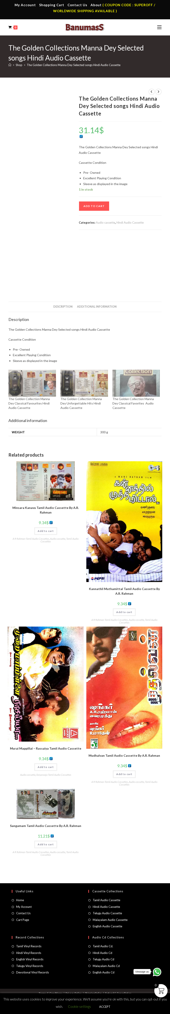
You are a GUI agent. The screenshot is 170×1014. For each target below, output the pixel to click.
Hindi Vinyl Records (28, 953)
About (96, 5)
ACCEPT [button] (104, 1006)
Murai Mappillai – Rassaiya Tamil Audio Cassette (45, 748)
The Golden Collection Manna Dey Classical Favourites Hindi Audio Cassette (29, 403)
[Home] (9, 65)
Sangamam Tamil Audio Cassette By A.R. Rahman (45, 826)
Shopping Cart (51, 5)
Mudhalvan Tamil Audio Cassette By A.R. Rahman (124, 755)
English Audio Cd (103, 972)
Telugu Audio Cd (103, 959)
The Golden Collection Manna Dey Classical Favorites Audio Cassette (133, 403)
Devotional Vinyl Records (32, 972)
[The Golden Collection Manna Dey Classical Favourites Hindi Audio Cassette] (32, 383)
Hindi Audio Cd (102, 953)
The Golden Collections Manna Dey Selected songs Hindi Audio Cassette (73, 65)
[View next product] (158, 92)
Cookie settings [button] (79, 1006)
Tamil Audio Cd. (103, 946)
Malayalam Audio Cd (106, 966)
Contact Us (77, 5)
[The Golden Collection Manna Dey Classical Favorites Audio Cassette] (136, 383)
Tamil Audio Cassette (106, 900)
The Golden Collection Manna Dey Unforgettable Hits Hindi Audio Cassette (81, 403)
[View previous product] (152, 92)
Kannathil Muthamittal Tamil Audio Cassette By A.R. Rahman (124, 591)
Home (20, 900)
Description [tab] (63, 306)
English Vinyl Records (29, 959)
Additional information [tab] (97, 306)
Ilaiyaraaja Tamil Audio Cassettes (53, 774)
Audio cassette (105, 222)
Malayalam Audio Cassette (110, 920)
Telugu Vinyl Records (29, 966)
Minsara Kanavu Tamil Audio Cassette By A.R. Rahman (45, 510)
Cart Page (22, 920)
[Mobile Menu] (159, 27)
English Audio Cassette (107, 926)
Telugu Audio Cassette (107, 913)
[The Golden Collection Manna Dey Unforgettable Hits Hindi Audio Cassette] (84, 383)
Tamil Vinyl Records (28, 946)
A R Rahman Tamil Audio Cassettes (31, 538)
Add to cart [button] (46, 531)
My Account (25, 5)
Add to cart (94, 206)
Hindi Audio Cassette (130, 222)
